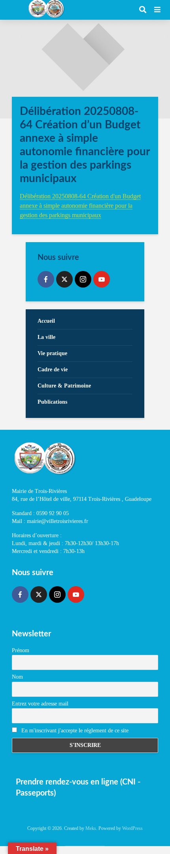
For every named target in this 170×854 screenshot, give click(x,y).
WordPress (132, 828)
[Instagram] (83, 279)
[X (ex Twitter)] (64, 279)
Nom (17, 677)
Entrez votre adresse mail (40, 704)
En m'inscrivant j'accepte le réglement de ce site (74, 731)
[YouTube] (101, 279)
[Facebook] (46, 279)
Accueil (46, 321)
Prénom (20, 650)
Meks (90, 828)
